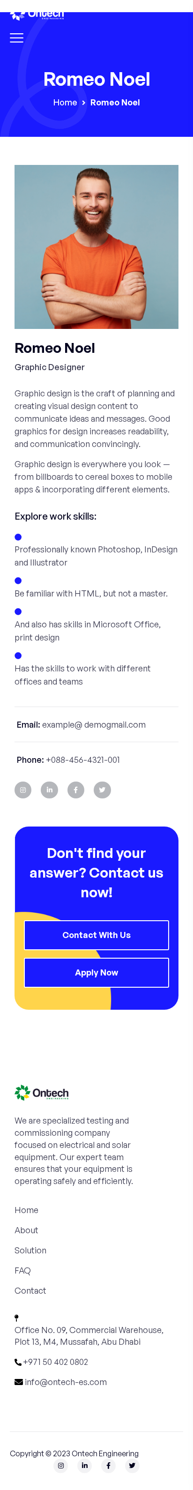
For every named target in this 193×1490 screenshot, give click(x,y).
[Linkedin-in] (49, 790)
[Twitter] (102, 790)
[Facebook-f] (75, 790)
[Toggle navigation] (17, 36)
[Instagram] (23, 790)
